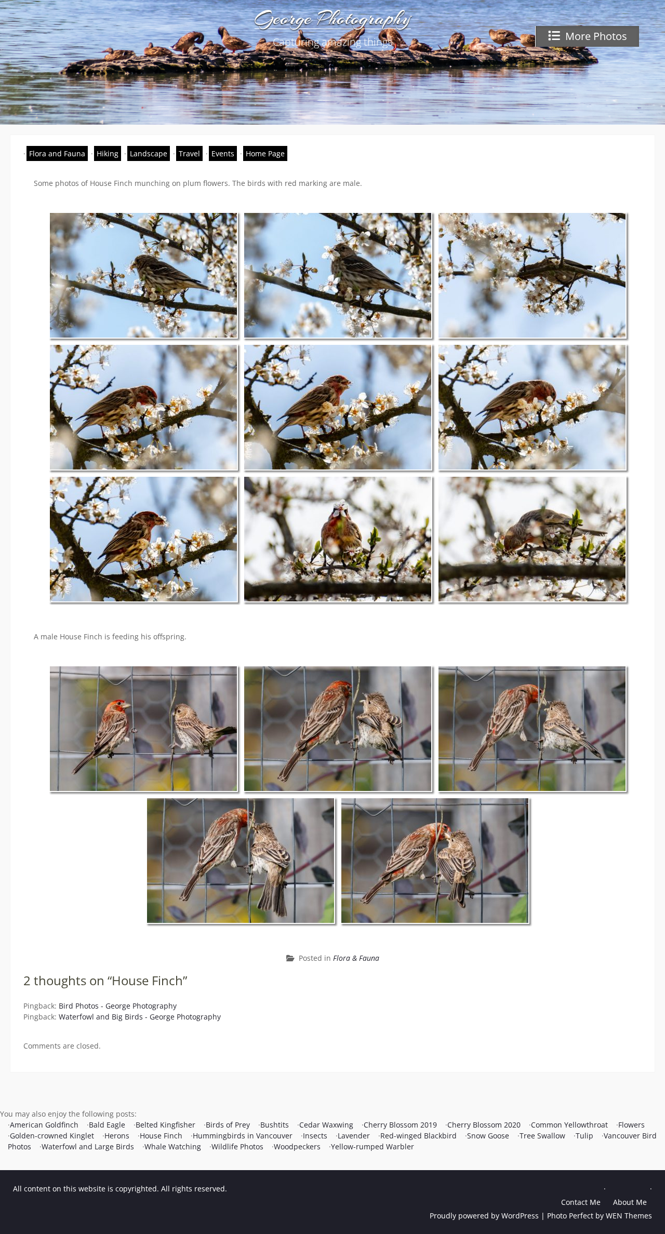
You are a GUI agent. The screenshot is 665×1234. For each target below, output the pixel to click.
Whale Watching (172, 1146)
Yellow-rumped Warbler (372, 1146)
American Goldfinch (44, 1125)
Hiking (107, 153)
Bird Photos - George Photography (118, 1006)
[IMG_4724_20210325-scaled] (532, 275)
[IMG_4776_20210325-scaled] (143, 539)
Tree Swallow (542, 1136)
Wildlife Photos (237, 1146)
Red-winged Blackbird (418, 1136)
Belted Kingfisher (165, 1125)
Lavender (354, 1136)
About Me (630, 1202)
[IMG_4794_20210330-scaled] (337, 539)
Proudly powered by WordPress (484, 1215)
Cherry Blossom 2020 (484, 1125)
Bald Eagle (107, 1125)
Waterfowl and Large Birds (88, 1146)
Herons (116, 1136)
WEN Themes (629, 1215)
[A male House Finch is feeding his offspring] (143, 728)
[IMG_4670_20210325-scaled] (143, 275)
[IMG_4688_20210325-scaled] (337, 275)
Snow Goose (488, 1136)
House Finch (161, 1136)
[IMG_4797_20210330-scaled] (532, 539)
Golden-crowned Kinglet (52, 1136)
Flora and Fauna (57, 153)
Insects (315, 1136)
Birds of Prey (228, 1125)
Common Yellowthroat (569, 1125)
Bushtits (274, 1125)
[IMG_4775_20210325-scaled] (532, 407)
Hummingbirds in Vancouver (242, 1136)
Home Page (265, 153)
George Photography (333, 18)
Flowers (631, 1125)
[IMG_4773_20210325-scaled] (143, 407)
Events (222, 153)
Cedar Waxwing (326, 1125)
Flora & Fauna (356, 958)
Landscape (148, 153)
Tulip (584, 1136)
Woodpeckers (297, 1146)
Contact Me (581, 1202)
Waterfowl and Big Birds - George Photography (140, 1017)
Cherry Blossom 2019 (400, 1125)
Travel (189, 153)
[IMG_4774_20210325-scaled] (337, 407)
